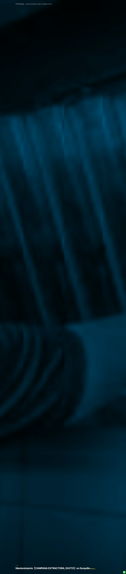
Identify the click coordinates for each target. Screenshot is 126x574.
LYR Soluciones (20, 4)
